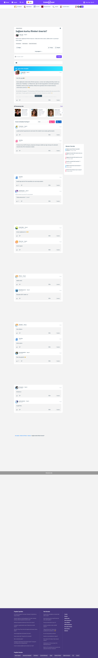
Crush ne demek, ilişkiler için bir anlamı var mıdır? (24, 645)
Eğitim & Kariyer (66, 655)
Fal (73, 655)
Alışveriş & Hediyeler (27, 655)
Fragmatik (23, 72)
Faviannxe (21, 126)
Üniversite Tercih (47, 6)
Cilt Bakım (36, 655)
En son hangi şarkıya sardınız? (49, 633)
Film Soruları (18, 43)
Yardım (65, 614)
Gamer (77, 655)
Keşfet (15, 2)
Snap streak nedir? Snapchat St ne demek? (23, 636)
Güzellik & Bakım (66, 6)
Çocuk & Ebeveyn (43, 655)
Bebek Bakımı (29, 6)
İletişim (66, 616)
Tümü (61, 106)
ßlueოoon (21, 241)
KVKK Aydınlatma (68, 624)
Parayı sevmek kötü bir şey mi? (49, 622)
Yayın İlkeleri (67, 622)
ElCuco (20, 275)
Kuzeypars (21, 387)
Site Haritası (67, 628)
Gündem (56, 6)
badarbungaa (22, 190)
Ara (23, 2)
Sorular (29, 435)
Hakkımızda (66, 618)
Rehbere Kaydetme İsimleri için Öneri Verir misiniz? (24, 622)
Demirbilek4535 (22, 352)
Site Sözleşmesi (67, 620)
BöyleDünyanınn (22, 289)
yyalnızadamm (22, 401)
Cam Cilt (37, 6)
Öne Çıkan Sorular (68, 626)
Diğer (51, 655)
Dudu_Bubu (21, 227)
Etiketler (66, 630)
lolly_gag (21, 34)
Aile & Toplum (17, 655)
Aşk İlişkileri (19, 6)
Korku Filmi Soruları (32, 43)
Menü (7, 2)
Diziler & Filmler (19, 28)
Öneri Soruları (25, 43)
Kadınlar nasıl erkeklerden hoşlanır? (50, 636)
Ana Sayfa (17, 435)
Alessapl (21, 324)
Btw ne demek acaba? (18, 638)
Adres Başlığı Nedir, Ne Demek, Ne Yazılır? (22, 633)
